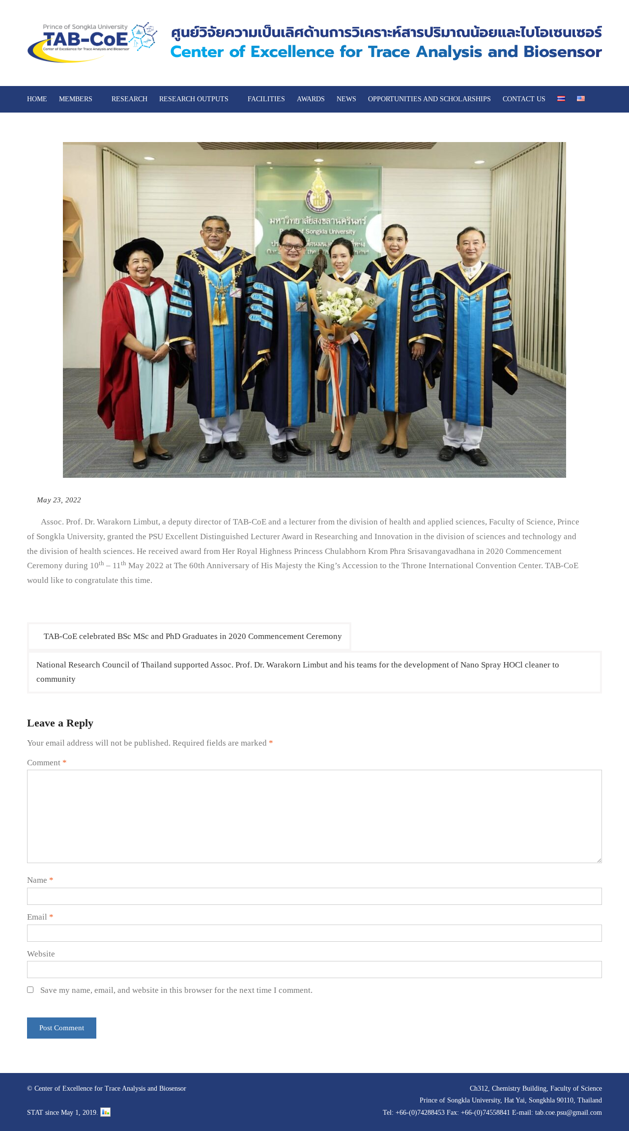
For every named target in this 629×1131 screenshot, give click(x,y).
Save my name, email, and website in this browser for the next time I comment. (176, 990)
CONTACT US (524, 99)
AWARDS (311, 99)
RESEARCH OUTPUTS (194, 99)
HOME (37, 99)
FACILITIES (266, 99)
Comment (47, 762)
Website (41, 953)
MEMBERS (75, 99)
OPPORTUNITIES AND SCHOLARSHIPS (429, 99)
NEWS (346, 99)
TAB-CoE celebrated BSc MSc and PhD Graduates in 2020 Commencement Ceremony (193, 636)
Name (40, 880)
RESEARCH (129, 99)
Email (40, 917)
